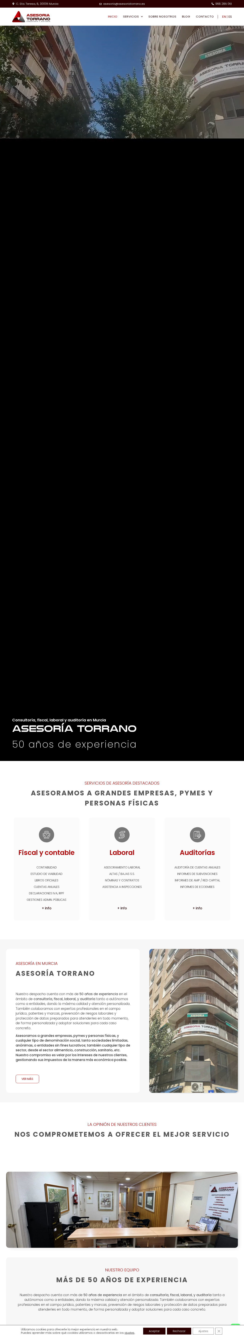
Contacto (205, 16)
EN (224, 16)
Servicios (131, 16)
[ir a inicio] (31, 16)
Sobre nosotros (162, 16)
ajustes (129, 1333)
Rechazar (179, 1331)
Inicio (112, 16)
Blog (186, 16)
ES (230, 16)
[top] (235, 1317)
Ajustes (203, 1331)
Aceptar (154, 1331)
